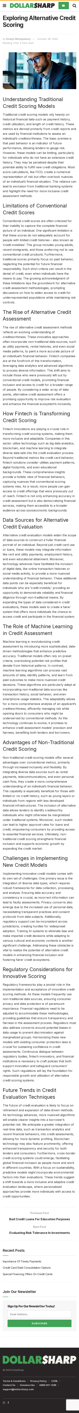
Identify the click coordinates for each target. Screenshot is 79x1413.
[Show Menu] (4, 5)
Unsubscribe (27, 1385)
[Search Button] (74, 5)
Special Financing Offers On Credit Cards (28, 1274)
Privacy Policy (38, 1381)
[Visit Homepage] (32, 5)
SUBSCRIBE (39, 1323)
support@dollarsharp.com (18, 1389)
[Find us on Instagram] (4, 1403)
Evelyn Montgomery (18, 38)
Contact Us (9, 1385)
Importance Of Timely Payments (22, 1261)
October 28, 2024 (47, 38)
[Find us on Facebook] (8, 1403)
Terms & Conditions (14, 1381)
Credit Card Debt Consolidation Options (27, 1267)
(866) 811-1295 (47, 1385)
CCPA (54, 1381)
